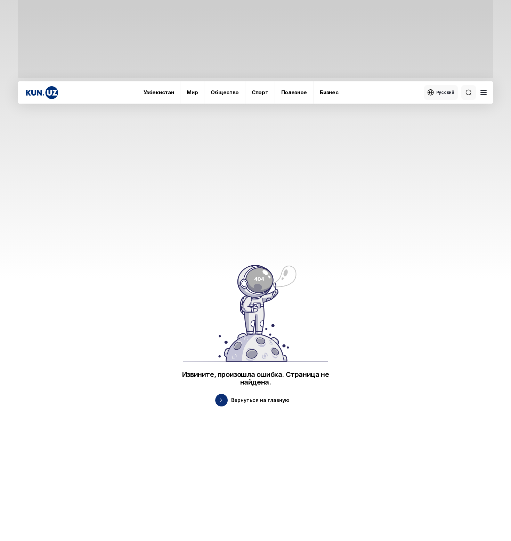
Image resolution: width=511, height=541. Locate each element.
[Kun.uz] (42, 92)
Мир (192, 92)
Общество (225, 92)
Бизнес (329, 92)
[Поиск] (468, 92)
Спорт (260, 92)
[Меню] (483, 92)
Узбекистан (159, 92)
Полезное (294, 92)
